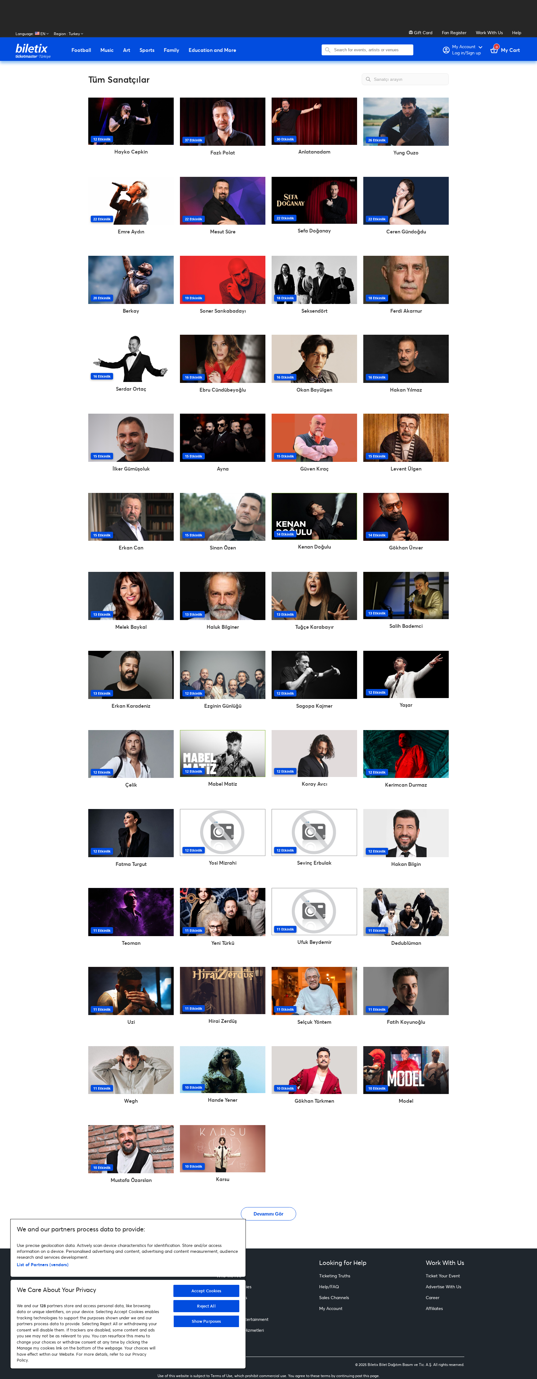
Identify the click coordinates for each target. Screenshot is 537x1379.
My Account (330, 1308)
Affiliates (434, 1308)
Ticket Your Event (443, 1276)
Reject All (206, 1306)
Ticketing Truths (334, 1276)
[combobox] (372, 49)
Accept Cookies (206, 1291)
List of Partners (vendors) (42, 1264)
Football (81, 50)
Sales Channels (334, 1297)
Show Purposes (206, 1321)
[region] (128, 1294)
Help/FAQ (329, 1286)
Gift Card (423, 32)
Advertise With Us (443, 1286)
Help (516, 32)
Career (432, 1297)
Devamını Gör (268, 1213)
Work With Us (489, 32)
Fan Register (454, 32)
